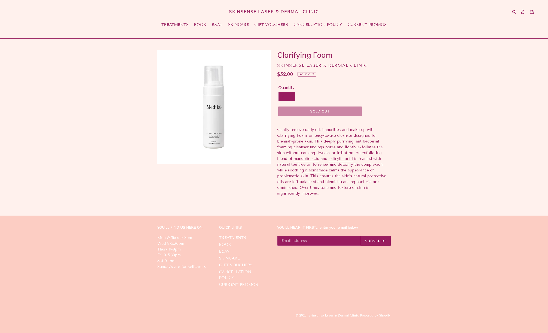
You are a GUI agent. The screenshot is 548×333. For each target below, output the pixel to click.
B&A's (224, 251)
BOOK (225, 244)
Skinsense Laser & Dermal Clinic (274, 11)
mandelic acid (306, 158)
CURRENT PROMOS (238, 284)
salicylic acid (341, 158)
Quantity (286, 87)
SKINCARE (229, 258)
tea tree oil (300, 164)
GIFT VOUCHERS (236, 265)
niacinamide (316, 170)
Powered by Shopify (375, 315)
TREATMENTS (232, 237)
